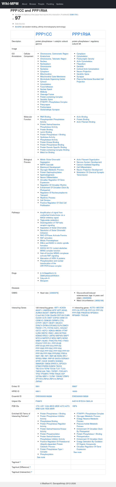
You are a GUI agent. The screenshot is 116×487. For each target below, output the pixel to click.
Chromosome (45, 66)
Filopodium (81, 63)
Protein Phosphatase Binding (52, 144)
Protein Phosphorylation (50, 433)
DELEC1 (59, 323)
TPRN (51, 373)
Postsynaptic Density (85, 58)
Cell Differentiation (84, 167)
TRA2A (58, 373)
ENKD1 (66, 325)
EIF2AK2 (53, 325)
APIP (54, 310)
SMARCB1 (40, 363)
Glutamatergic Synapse (49, 109)
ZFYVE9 (39, 378)
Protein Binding (46, 129)
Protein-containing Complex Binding (54, 149)
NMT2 (59, 338)
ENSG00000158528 (80, 396)
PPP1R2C (49, 348)
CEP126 (60, 315)
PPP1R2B (40, 348)
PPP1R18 (50, 345)
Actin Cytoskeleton (84, 61)
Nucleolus (44, 68)
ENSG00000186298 (44, 396)
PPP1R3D (57, 350)
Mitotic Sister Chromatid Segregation (50, 160)
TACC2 (59, 366)
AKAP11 (39, 310)
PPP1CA (76, 310)
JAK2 (56, 333)
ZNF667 (39, 381)
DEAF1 (52, 323)
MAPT (66, 335)
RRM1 (44, 358)
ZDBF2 (66, 376)
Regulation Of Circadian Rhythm (53, 185)
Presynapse (45, 104)
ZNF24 (46, 378)
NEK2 (53, 338)
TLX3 (63, 368)
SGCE (44, 361)
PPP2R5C (56, 353)
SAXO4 (58, 358)
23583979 (54, 292)
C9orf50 (53, 315)
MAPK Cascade (46, 164)
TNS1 (48, 371)
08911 (38, 391)
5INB (38, 408)
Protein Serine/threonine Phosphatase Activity (50, 125)
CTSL (61, 320)
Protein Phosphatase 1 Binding (52, 134)
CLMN (66, 315)
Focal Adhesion (46, 86)
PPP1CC (44, 34)
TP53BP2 (45, 373)
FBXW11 (39, 328)
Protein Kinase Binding (49, 142)
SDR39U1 (65, 358)
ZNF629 (59, 378)
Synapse (80, 76)
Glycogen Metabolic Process (52, 169)
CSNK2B (47, 320)
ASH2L (64, 310)
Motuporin (44, 280)
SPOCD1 (63, 363)
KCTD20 (62, 333)
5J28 (42, 408)
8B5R (52, 408)
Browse (32, 4)
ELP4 (59, 325)
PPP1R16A (40, 345)
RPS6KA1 (94, 312)
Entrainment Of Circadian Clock (90, 439)
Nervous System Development (89, 162)
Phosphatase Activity (49, 139)
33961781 (74, 14)
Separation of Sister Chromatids (53, 227)
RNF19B (53, 356)
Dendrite (80, 66)
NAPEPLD (46, 338)
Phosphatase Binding (49, 421)
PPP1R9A (81, 34)
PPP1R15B (56, 343)
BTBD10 (60, 312)
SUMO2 (52, 366)
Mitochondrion (46, 74)
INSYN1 (44, 333)
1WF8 (74, 406)
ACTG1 (93, 307)
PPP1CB (83, 310)
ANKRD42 (47, 310)
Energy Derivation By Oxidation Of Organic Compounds (89, 442)
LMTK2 (52, 335)
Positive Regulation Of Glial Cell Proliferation (53, 204)
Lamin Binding (46, 132)
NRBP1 (39, 340)
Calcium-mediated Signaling (88, 164)
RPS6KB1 (76, 315)
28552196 (99, 300)
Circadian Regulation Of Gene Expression (52, 181)
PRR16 (64, 353)
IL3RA (38, 333)
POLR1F (39, 343)
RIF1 (47, 356)
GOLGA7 (63, 328)
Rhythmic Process (47, 197)
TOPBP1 (54, 371)
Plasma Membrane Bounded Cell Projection (90, 80)
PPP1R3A (40, 350)
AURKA (39, 312)
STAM (38, 366)
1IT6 (37, 406)
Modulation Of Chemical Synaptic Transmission (90, 173)
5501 (38, 386)
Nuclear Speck (46, 89)
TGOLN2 (84, 315)
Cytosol (43, 81)
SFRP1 (39, 361)
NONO (65, 338)
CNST (49, 317)
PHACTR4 (53, 340)
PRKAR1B (85, 312)
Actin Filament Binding (86, 121)
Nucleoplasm (45, 63)
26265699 (87, 298)
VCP (63, 373)
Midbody (43, 91)
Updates (59, 4)
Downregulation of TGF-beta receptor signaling (51, 223)
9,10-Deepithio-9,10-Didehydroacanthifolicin (49, 274)
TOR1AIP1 (63, 371)
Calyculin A (45, 278)
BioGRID (18, 26)
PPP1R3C (49, 350)
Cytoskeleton (45, 84)
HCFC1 (45, 330)
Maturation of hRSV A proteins (52, 258)
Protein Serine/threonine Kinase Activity (53, 430)
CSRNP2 (55, 320)
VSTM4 (39, 376)
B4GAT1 (46, 312)
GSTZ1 (39, 330)
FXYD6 (50, 328)
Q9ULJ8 (89, 401)
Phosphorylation (46, 454)
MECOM (99, 307)
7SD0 (47, 408)
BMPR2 (53, 312)
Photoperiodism (83, 436)
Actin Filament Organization (88, 159)
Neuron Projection (84, 71)
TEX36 (52, 368)
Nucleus (43, 61)
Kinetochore (45, 56)
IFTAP (64, 330)
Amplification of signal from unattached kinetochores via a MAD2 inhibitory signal (52, 215)
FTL (45, 328)
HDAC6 (52, 330)
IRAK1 (51, 333)
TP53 (38, 373)
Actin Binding (82, 116)
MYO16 (39, 338)
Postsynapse (45, 107)
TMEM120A (40, 371)
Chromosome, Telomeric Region (53, 58)
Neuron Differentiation (49, 177)
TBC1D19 (40, 368)
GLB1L (57, 328)
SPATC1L (55, 363)
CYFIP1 (39, 323)
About (24, 4)
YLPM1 (52, 376)
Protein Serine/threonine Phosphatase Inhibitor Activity (52, 437)
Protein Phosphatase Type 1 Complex (51, 450)
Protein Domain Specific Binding (53, 147)
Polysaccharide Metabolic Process (87, 425)
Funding (50, 4)
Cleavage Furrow (47, 94)
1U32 (47, 406)
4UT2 (62, 406)
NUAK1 (45, 340)
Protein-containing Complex (51, 96)
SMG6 (47, 363)
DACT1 (46, 323)
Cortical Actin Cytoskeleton (88, 68)
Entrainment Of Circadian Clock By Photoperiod (54, 188)
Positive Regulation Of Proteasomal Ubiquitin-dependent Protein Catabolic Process (54, 444)
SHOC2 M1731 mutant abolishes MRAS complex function (53, 249)
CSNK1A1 (64, 317)
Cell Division (45, 200)
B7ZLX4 (82, 401)
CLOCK (39, 317)
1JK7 (42, 406)
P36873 (39, 401)
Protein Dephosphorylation (51, 172)
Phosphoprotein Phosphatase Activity (52, 120)
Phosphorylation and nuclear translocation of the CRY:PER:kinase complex (51, 263)
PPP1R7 (65, 350)
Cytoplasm (44, 71)
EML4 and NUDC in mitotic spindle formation (54, 244)
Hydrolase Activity (47, 137)
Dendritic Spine (46, 99)
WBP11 (45, 376)
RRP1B (51, 358)
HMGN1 (58, 330)
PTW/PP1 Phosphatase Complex (53, 102)
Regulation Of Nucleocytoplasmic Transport (53, 193)
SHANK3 (59, 361)
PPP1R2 (57, 345)
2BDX (57, 406)
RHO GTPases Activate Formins (53, 235)
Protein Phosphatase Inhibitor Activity (52, 417)
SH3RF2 (51, 361)
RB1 (42, 356)
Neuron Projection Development (90, 169)
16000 (74, 391)
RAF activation (46, 238)
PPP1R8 (39, 353)
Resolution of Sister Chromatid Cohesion (52, 231)
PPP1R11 (47, 343)
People (41, 4)
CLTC (44, 317)
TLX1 (58, 368)
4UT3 (67, 406)
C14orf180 (40, 315)
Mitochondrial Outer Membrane (52, 76)
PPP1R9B (76, 312)
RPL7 (65, 356)
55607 (74, 386)
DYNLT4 (39, 325)
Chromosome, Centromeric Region (54, 53)
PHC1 (60, 340)
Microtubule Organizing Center (52, 79)
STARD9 (44, 366)
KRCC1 (46, 335)
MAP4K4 (59, 335)
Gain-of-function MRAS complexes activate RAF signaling (54, 254)
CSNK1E (39, 320)
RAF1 (38, 356)
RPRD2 (39, 358)
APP (59, 310)
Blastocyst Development (50, 167)
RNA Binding (45, 116)
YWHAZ (59, 376)
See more (41, 457)
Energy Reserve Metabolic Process (87, 419)
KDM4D (39, 335)
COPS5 (56, 317)
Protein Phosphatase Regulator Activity (53, 425)
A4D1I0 (75, 401)
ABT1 (56, 307)
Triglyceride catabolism (49, 220)
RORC (59, 356)
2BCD (52, 406)
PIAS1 (66, 340)
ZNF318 (52, 378)
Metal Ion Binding (47, 152)
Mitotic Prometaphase (49, 240)
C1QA (47, 315)
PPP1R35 (57, 348)
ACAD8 (63, 307)
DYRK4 (46, 325)
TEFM (46, 368)
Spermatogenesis (47, 174)
